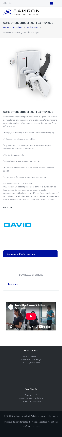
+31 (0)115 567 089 (33, 401)
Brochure (14, 284)
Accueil (6, 27)
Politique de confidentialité (16, 421)
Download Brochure (31, 275)
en (7, 3)
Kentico (55, 416)
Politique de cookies (38, 421)
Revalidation (17, 27)
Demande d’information (21, 253)
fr (10, 3)
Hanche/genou (32, 27)
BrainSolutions (32, 416)
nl (4, 3)
